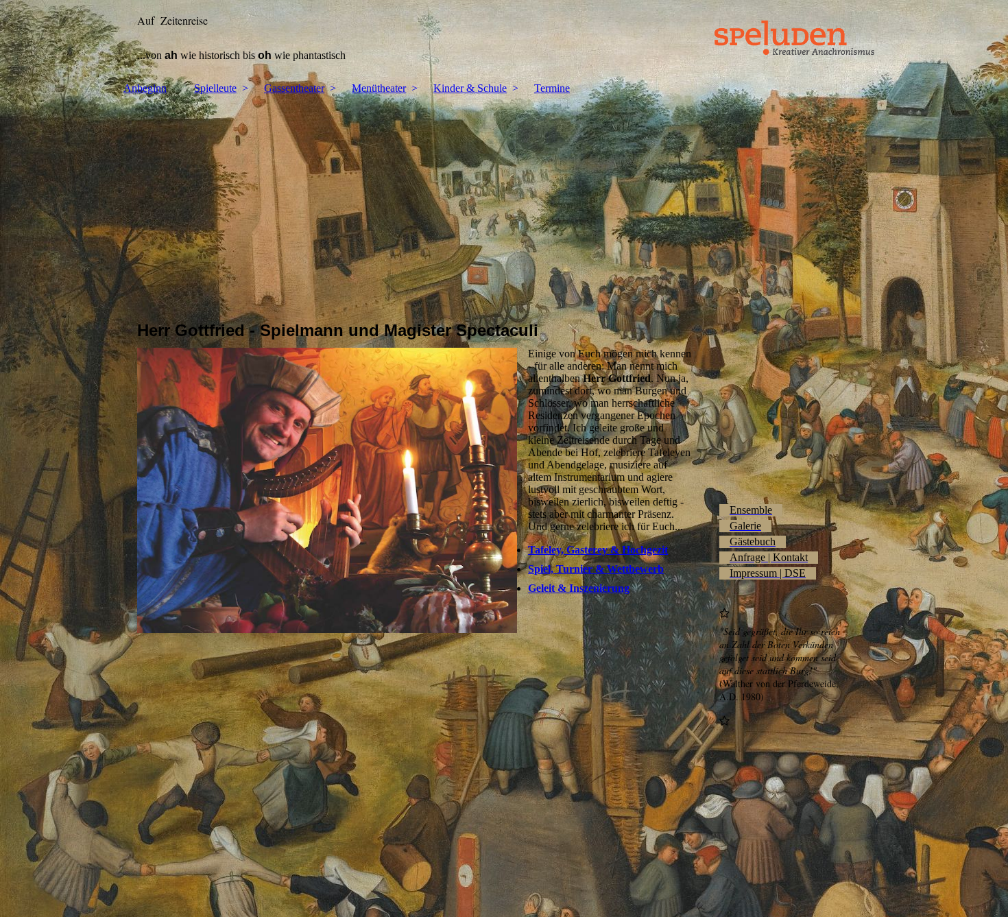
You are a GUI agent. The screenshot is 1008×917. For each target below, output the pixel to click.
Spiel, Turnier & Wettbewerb (596, 569)
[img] (504, 37)
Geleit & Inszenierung (578, 588)
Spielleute (215, 88)
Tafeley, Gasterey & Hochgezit (598, 550)
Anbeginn (145, 88)
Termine (552, 88)
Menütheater (379, 88)
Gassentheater (294, 88)
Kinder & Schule (470, 88)
